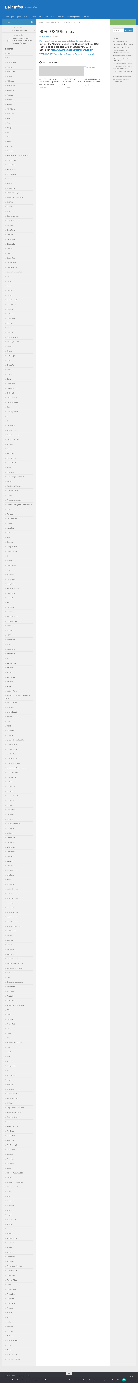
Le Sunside (10, 800)
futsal (8, 537)
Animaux (9, 100)
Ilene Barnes (11, 640)
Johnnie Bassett (12, 712)
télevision (10, 1247)
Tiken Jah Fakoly (12, 1280)
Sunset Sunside (12, 1229)
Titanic (9, 1285)
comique (9, 346)
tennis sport (10, 1261)
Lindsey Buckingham (13, 824)
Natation (9, 935)
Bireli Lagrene (11, 188)
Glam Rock (10, 561)
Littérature (10, 833)
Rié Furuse (10, 1103)
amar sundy (124, 41)
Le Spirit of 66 (11, 786)
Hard (8, 602)
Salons (9, 1178)
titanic (121, 79)
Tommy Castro (11, 1289)
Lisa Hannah (10, 828)
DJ (7, 421)
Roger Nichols (11, 1159)
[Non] (135, 1380)
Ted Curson (10, 1243)
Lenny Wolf (10, 814)
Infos (25, 17)
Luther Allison (11, 847)
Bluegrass (10, 207)
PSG (8, 1038)
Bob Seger (10, 225)
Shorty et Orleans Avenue (15, 1182)
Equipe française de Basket (15, 477)
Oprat (8, 977)
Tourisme (10, 1308)
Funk (8, 533)
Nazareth (10, 940)
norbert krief (129, 71)
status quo (125, 76)
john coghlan (116, 66)
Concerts (33, 17)
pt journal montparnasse (14, 1043)
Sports (18, 17)
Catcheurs (10, 281)
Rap (8, 1070)
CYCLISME (10, 374)
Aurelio (9, 118)
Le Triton (9, 805)
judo (8, 721)
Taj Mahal (117, 79)
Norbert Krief (11, 954)
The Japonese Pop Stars (14, 1266)
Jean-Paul (45, 37)
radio (8, 1061)
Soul (8, 1196)
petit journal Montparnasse (15, 1005)
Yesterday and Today (13, 1359)
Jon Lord (9, 717)
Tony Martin (10, 1299)
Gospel (9, 570)
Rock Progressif (12, 1145)
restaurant (120, 74)
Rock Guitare (11, 1136)
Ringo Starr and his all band (15, 1108)
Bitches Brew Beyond (13, 193)
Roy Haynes (10, 1164)
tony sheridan (126, 79)
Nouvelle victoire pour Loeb (15, 963)
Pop (8, 1029)
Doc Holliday (11, 426)
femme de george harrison (119, 55)
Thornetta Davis (12, 1271)
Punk (8, 1047)
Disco (8, 407)
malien (114, 68)
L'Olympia (10, 735)
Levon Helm (10, 819)
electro (9, 467)
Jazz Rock (10, 682)
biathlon (9, 179)
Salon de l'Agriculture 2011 (15, 1173)
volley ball (10, 1327)
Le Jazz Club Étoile (12, 772)
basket (9, 142)
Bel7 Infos (14, 7)
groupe (125, 58)
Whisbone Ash (11, 1331)
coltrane (120, 50)
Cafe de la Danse (12, 244)
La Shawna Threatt (12, 759)
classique (10, 332)
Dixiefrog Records (12, 412)
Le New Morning (12, 777)
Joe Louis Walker (12, 691)
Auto (8, 123)
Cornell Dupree (11, 356)
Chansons (10, 295)
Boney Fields (11, 230)
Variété (9, 1322)
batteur (116, 44)
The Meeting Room (82, 41)
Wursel (9, 1350)
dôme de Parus (11, 430)
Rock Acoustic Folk (12, 1126)
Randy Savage (11, 1066)
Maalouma (129, 66)
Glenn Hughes (11, 565)
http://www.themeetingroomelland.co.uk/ (72, 49)
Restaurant (10, 1089)
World (9, 1345)
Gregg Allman (11, 584)
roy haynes (128, 74)
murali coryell (126, 68)
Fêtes (9, 509)
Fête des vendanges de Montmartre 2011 (20, 505)
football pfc (10, 528)
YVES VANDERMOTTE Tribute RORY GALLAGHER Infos (71, 81)
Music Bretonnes (12, 898)
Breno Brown (11, 239)
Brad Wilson (10, 235)
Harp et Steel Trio (12, 616)
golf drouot (120, 58)
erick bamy (121, 52)
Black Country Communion (15, 197)
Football (9, 523)
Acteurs (9, 67)
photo (70, 41)
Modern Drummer (12, 889)
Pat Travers (10, 991)
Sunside (9, 1233)
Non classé (10, 949)
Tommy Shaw (11, 1294)
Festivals (9, 495)
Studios (9, 1224)
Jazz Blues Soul (11, 663)
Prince (9, 1033)
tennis (9, 1252)
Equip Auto (10, 472)
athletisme (10, 114)
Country (9, 360)
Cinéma (9, 323)
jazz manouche (11, 677)
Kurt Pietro (10, 731)
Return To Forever (12, 1098)
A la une (9, 53)
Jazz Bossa (10, 668)
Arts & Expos (9, 17)
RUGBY (9, 1168)
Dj (7, 416)
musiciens (121, 71)
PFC (8, 1010)
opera (9, 973)
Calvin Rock (10, 249)
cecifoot (9, 290)
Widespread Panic (12, 1341)
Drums (9, 449)
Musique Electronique (14, 926)
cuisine (9, 370)
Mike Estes (10, 875)
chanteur (125, 47)
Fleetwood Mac (12, 519)
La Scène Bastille (12, 754)
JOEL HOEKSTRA (12, 703)
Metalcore (10, 866)
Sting (8, 1210)
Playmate (10, 1019)
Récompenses (11, 1075)
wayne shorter (117, 82)
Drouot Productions (13, 439)
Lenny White (11, 810)
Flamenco (10, 514)
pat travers (115, 74)
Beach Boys (10, 151)
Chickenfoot (10, 314)
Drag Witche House (13, 435)
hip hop (9, 626)
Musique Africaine (12, 912)
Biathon (9, 183)
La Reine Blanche (12, 749)
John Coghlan (11, 707)
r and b (9, 1052)
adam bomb (117, 41)
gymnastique (11, 593)
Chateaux (10, 309)
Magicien (10, 856)
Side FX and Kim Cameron (15, 1187)
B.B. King (9, 137)
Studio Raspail (11, 1219)
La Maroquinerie (12, 745)
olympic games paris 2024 (15, 968)
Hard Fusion (10, 607)
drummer (10, 444)
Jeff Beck (9, 686)
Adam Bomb (11, 72)
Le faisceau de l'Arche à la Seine (16, 768)
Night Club (10, 945)
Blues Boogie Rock (73, 17)
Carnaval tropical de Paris (14, 272)
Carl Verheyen (11, 263)
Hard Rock (85, 17)
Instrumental (11, 649)
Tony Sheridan (11, 1303)
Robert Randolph (12, 1117)
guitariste (118, 60)
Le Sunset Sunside (12, 796)
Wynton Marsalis (12, 1354)
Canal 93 (9, 253)
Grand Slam (10, 575)
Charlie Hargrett (12, 300)
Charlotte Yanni (11, 304)
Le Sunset (10, 791)
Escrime (9, 481)
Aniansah (10, 95)
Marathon (10, 861)
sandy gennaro (118, 76)
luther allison (123, 66)
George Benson (12, 547)
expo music (127, 52)
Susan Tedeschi (12, 1238)
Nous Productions (12, 959)
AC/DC (9, 58)
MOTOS (9, 894)
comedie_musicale (13, 342)
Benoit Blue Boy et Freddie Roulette (18, 155)
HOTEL (9, 635)
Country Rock (11, 365)
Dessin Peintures (12, 402)
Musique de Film (12, 921)
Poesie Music (11, 1024)
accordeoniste (11, 62)
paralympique (11, 987)
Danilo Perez (11, 384)
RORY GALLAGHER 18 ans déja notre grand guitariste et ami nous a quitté (49, 81)
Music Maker (11, 908)
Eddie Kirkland (11, 463)
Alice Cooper (11, 86)
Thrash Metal (11, 1275)
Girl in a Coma (11, 556)
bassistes (10, 146)
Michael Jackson (12, 870)
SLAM (9, 1192)
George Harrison (12, 551)
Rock (52, 17)
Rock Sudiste (11, 1150)
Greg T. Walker (11, 579)
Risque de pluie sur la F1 (14, 1112)
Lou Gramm (10, 842)
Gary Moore (10, 542)
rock (124, 74)
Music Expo (10, 903)
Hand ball (10, 598)
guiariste (129, 58)
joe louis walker (129, 63)
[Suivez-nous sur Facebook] (32, 22)
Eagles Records (11, 458)
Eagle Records (11, 453)
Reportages (10, 1084)
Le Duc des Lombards (13, 763)
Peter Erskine (11, 1001)
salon (114, 76)
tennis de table (11, 1257)
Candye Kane (11, 258)
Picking (9, 1015)
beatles (121, 44)
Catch (8, 277)
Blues (46, 17)
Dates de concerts (12, 388)
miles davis (119, 69)
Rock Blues (77, 22)
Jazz (40, 17)
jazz (125, 63)
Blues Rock (60, 17)
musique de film (12, 917)
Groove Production (13, 588)
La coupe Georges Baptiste (15, 740)
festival (127, 55)
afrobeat (9, 76)
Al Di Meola (10, 81)
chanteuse (115, 50)
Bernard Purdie (11, 169)
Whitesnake (10, 1336)
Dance (9, 379)
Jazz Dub (9, 672)
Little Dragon (11, 838)
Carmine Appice (12, 267)
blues (127, 44)
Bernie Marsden (12, 174)
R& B (8, 1056)
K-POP (9, 726)
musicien (115, 71)
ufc (8, 1317)
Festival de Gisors (12, 491)
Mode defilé (10, 884)
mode (9, 880)
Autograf (9, 128)
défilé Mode (10, 393)
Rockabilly (10, 1154)
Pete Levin (10, 996)
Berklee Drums (11, 160)
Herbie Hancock (12, 621)
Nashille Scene (11, 931)
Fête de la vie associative (14, 500)
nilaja (125, 71)
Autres (9, 132)
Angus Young (11, 90)
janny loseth (121, 63)
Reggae (9, 1080)
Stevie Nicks (10, 1205)
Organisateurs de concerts (15, 982)
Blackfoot (10, 202)
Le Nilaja (9, 782)
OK (124, 1380)
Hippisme (10, 630)
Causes (9, 286)
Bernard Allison (11, 165)
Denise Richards (12, 398)
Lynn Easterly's (11, 852)
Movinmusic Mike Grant (48, 41)
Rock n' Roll (10, 1140)
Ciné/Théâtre (11, 318)
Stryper (9, 1215)
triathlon (9, 1313)
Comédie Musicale (12, 337)
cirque (9, 328)
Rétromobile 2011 (12, 1094)
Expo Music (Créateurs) (14, 486)
